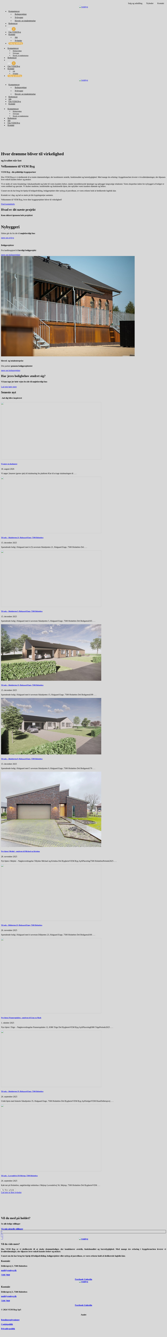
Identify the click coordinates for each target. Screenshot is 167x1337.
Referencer (12, 23)
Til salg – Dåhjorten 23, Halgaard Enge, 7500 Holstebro (21, 925)
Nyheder (149, 3)
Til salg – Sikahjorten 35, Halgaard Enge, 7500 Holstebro (22, 1091)
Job (11, 29)
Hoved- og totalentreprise (25, 21)
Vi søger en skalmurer (9, 464)
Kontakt (160, 3)
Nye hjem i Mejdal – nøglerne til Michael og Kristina (20, 851)
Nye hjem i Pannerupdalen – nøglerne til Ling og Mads (21, 1018)
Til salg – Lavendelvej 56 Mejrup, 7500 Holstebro (19, 1176)
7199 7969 (5, 1275)
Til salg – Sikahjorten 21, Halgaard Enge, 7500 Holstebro (22, 538)
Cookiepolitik (7, 1324)
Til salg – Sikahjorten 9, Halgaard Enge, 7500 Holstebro (22, 759)
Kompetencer (14, 11)
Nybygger (19, 17)
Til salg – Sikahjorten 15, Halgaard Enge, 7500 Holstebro (22, 685)
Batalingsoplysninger (10, 1320)
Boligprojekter (21, 14)
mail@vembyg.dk (9, 1270)
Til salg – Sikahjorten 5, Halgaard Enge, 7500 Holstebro (22, 611)
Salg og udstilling (135, 3)
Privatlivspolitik (8, 1329)
